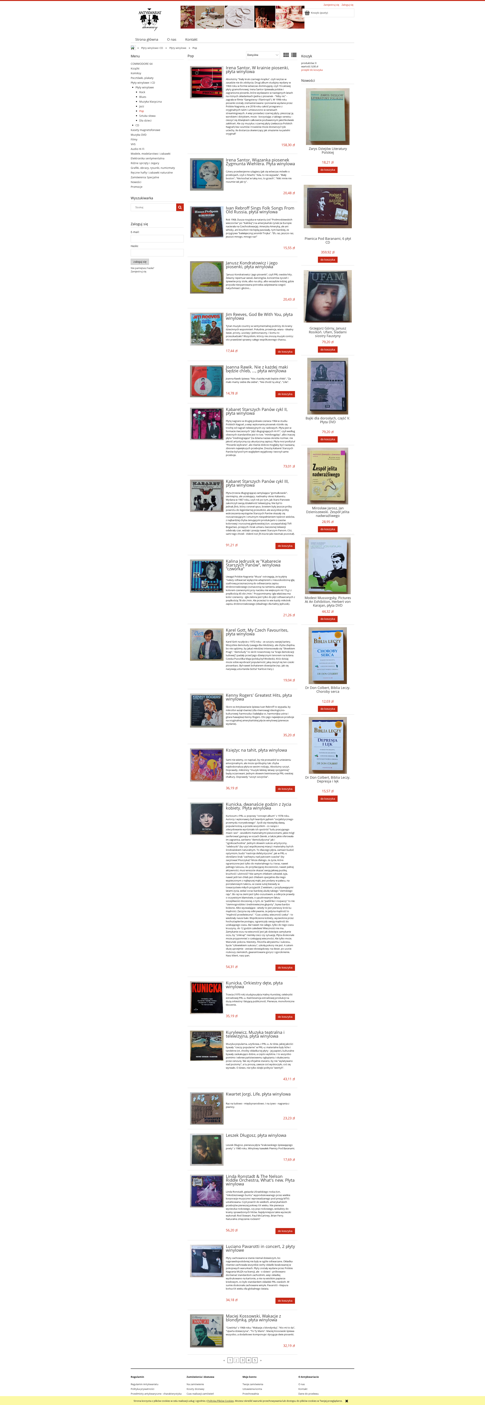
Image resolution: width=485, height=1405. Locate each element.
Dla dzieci (145, 120)
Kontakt (302, 1389)
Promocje (136, 187)
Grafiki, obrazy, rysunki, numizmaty (153, 168)
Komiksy (136, 73)
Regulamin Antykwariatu (144, 1384)
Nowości (136, 182)
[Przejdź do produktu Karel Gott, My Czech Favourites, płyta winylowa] (207, 644)
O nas (301, 1384)
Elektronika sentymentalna (147, 158)
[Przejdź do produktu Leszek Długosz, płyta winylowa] (207, 1150)
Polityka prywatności (142, 1389)
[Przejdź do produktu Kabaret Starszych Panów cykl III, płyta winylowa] (207, 496)
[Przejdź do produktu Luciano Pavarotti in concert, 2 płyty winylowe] (207, 1261)
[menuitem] (147, 39)
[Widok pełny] (293, 54)
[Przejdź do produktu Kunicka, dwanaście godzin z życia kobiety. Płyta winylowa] (207, 819)
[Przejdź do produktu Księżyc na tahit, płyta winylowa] (207, 765)
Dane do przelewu (308, 1393)
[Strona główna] (150, 19)
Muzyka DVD (138, 134)
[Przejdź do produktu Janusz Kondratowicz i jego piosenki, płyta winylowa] (207, 277)
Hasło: (134, 246)
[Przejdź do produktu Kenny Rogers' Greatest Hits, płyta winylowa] (207, 711)
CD (137, 125)
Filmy (134, 139)
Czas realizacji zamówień (200, 1393)
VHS (133, 144)
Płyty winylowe (144, 87)
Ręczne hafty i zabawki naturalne (152, 172)
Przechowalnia (250, 1393)
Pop (141, 111)
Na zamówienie (195, 1384)
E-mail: (135, 232)
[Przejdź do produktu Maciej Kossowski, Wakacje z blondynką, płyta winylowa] (207, 1330)
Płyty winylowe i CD (143, 82)
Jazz (141, 106)
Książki (135, 68)
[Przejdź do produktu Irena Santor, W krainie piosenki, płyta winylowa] (207, 82)
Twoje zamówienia (252, 1384)
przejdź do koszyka (312, 70)
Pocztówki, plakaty (142, 78)
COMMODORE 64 (142, 63)
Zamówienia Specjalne (145, 177)
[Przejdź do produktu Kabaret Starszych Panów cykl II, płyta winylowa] (207, 424)
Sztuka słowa (147, 116)
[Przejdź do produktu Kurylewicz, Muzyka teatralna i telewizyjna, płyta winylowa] (207, 1046)
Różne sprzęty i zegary (145, 163)
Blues (142, 97)
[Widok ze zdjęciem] (286, 54)
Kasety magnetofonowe (145, 130)
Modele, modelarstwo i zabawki (151, 153)
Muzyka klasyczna (150, 101)
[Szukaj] (180, 207)
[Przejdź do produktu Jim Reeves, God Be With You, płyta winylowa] (207, 329)
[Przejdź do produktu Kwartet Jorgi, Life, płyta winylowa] (207, 1108)
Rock (142, 92)
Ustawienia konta (252, 1389)
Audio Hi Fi (137, 149)
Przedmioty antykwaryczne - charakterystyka (156, 1393)
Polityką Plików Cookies (220, 1401)
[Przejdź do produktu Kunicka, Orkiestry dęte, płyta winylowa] (207, 997)
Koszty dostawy (195, 1389)
